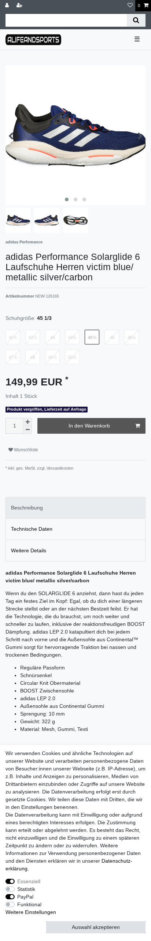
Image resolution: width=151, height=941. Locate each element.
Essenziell (28, 881)
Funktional (29, 904)
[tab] (75, 508)
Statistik (26, 889)
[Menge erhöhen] (27, 422)
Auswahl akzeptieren (96, 927)
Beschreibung (27, 508)
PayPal (25, 897)
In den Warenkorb (89, 426)
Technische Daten (31, 529)
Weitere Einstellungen (30, 912)
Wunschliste (25, 449)
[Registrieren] (20, 5)
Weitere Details (28, 550)
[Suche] (136, 20)
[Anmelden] (8, 5)
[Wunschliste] (130, 5)
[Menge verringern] (27, 430)
